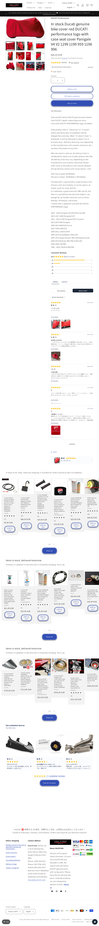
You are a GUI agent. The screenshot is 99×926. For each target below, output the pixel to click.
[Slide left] (45, 544)
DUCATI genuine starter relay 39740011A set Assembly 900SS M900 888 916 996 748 (92, 502)
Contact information (78, 922)
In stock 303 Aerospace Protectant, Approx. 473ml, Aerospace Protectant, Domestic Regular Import (26, 595)
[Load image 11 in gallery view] (30, 66)
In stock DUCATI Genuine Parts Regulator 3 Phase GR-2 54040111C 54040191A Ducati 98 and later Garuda (26, 503)
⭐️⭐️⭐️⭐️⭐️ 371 (49, 776)
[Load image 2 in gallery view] (20, 46)
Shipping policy (88, 919)
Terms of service (77, 919)
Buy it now (72, 103)
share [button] (55, 452)
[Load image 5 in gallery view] (10, 56)
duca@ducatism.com (37, 880)
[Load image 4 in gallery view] (40, 46)
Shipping (64, 58)
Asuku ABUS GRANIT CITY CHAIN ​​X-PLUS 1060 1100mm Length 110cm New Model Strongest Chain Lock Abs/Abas (59, 594)
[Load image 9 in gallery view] (10, 66)
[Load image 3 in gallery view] (30, 46)
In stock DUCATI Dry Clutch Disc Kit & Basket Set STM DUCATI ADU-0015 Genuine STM (92, 677)
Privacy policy (66, 919)
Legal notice (89, 922)
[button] (30, 2)
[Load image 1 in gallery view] (10, 46)
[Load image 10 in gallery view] (20, 66)
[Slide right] (54, 544)
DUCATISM (27, 919)
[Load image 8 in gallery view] (40, 56)
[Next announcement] (93, 14)
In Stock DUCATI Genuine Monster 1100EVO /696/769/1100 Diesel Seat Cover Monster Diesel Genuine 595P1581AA (9, 679)
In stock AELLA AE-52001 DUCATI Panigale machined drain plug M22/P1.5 (76, 588)
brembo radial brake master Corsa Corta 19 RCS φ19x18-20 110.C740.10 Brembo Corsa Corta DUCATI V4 (76, 683)
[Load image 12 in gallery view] (40, 66)
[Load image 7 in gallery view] (30, 56)
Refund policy (55, 919)
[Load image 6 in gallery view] (20, 56)
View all (49, 551)
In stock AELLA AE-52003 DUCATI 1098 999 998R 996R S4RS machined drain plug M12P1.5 (92, 593)
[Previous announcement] (6, 14)
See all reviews (49, 783)
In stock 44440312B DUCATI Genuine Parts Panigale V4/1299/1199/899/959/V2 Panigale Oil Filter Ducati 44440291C (76, 503)
